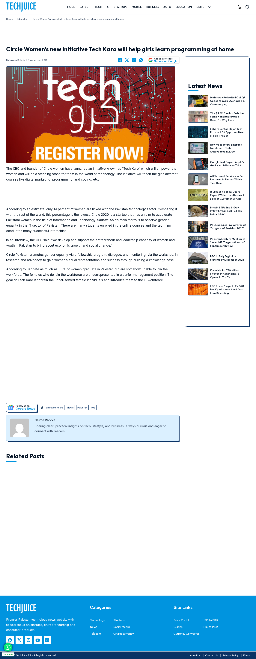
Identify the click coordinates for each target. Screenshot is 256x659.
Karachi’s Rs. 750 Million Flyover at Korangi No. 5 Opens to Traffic (224, 274)
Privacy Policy (230, 655)
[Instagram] (28, 640)
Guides (178, 627)
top (93, 407)
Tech (98, 7)
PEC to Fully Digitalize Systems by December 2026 (227, 258)
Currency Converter (186, 633)
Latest (85, 7)
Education (184, 7)
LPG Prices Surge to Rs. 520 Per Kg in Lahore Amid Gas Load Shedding (227, 289)
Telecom (95, 633)
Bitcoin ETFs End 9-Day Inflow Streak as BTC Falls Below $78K (226, 211)
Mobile (137, 7)
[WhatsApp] (141, 60)
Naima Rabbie (44, 420)
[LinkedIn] (134, 60)
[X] (127, 60)
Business (152, 7)
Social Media (121, 627)
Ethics (246, 655)
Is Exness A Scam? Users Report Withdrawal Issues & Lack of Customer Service (227, 195)
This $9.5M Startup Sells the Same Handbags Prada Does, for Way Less (227, 117)
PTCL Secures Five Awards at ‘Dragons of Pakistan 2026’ (228, 226)
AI (108, 7)
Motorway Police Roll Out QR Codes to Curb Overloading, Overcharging (228, 101)
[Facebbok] (10, 640)
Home (71, 7)
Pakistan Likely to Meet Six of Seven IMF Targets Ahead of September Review (227, 242)
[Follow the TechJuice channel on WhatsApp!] (8, 647)
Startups (120, 7)
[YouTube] (38, 640)
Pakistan (82, 407)
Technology (97, 620)
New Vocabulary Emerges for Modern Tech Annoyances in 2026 (226, 148)
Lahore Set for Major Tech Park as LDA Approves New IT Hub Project (227, 132)
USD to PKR (210, 620)
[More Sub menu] (209, 7)
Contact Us (211, 655)
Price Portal (181, 620)
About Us (195, 655)
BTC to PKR (210, 627)
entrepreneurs (54, 407)
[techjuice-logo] (23, 7)
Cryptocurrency (123, 633)
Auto (167, 7)
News (70, 407)
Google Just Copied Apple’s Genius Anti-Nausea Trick (227, 163)
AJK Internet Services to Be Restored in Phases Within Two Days (226, 179)
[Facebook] (120, 60)
